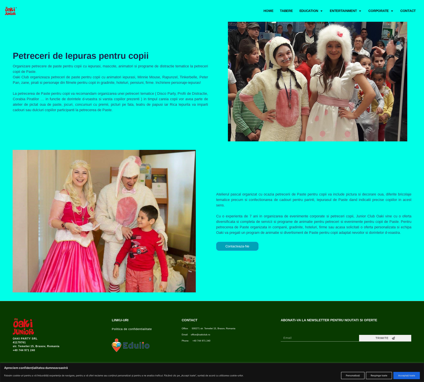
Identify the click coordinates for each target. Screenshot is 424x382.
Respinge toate (379, 375)
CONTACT (408, 11)
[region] (212, 372)
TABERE (286, 11)
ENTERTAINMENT (343, 11)
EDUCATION (308, 11)
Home (268, 11)
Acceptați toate (406, 375)
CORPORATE (378, 11)
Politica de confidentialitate (132, 329)
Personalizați (353, 375)
